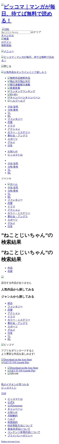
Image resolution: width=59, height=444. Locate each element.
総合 (10, 303)
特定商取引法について (20, 425)
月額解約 (13, 415)
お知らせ (13, 151)
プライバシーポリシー (20, 435)
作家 (10, 271)
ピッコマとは (15, 154)
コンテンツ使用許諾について (24, 432)
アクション (14, 129)
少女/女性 (13, 106)
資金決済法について (19, 429)
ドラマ (11, 125)
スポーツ (13, 139)
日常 (10, 145)
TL (9, 113)
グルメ (11, 142)
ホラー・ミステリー (19, 132)
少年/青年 (13, 110)
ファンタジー (15, 119)
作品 (10, 268)
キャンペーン (15, 409)
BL (9, 116)
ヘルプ (11, 419)
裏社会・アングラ (18, 135)
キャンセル (7, 35)
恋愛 (10, 122)
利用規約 (13, 422)
